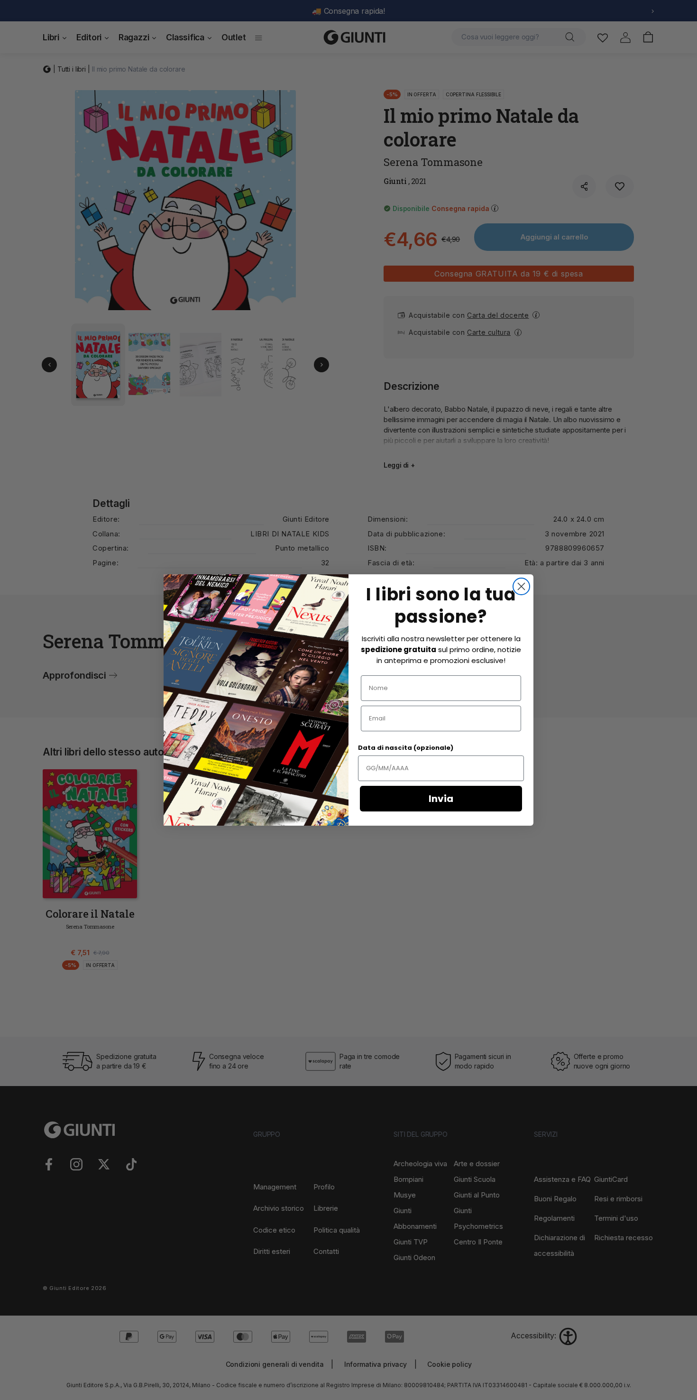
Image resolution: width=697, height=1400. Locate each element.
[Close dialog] (521, 586)
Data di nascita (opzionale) (405, 747)
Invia (441, 798)
